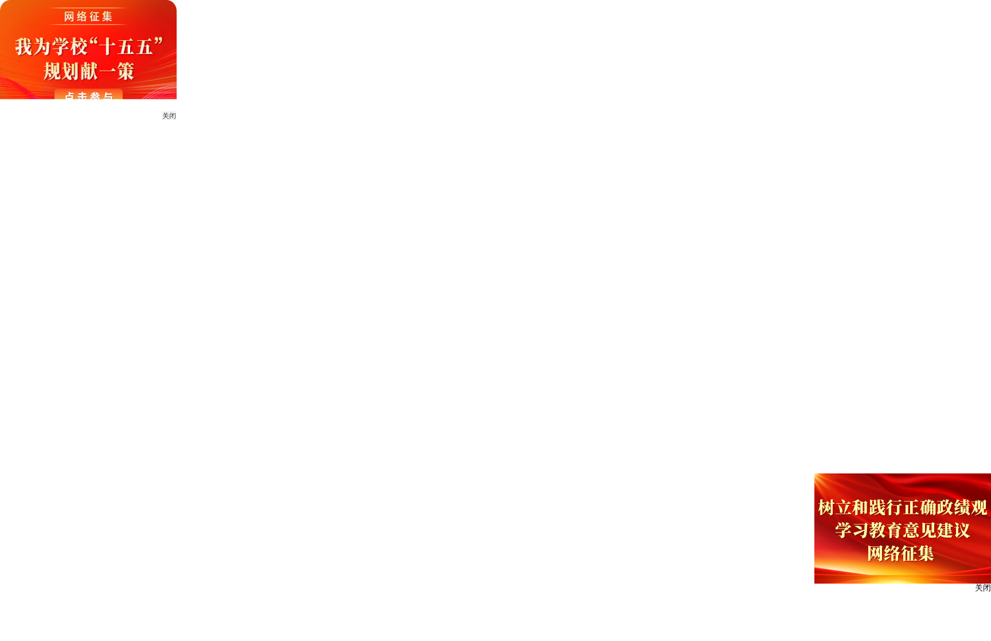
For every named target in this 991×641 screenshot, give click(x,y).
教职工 (823, 16)
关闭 (169, 116)
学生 (861, 16)
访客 (895, 16)
